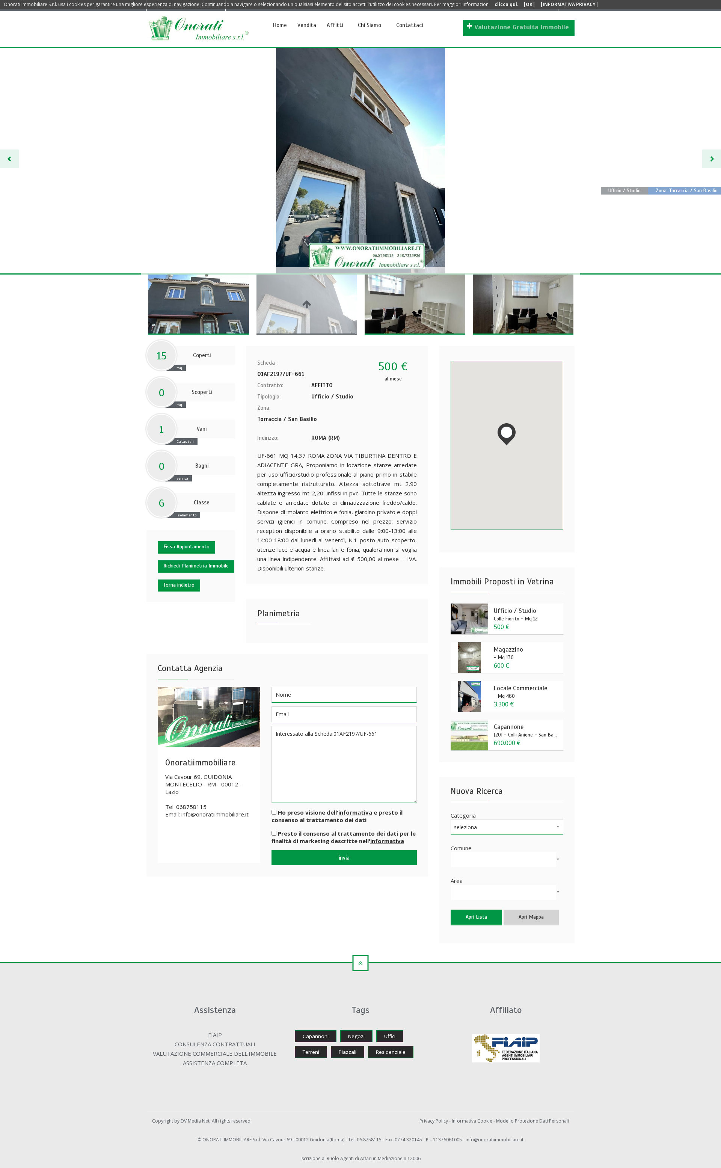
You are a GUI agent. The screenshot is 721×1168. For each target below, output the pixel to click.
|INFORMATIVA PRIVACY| (569, 4)
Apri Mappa (531, 917)
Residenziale (391, 1052)
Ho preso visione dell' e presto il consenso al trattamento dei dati (337, 816)
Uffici (389, 1036)
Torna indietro (179, 585)
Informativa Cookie (472, 1121)
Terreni (311, 1052)
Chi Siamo (369, 25)
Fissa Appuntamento (186, 546)
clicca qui (506, 4)
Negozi (356, 1036)
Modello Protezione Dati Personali (532, 1121)
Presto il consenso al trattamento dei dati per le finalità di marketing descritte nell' (344, 837)
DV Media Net (195, 1121)
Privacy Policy (434, 1121)
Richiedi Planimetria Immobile (196, 566)
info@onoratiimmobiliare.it (215, 814)
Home (280, 25)
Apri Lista (476, 917)
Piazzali (347, 1052)
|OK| (529, 4)
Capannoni (316, 1036)
